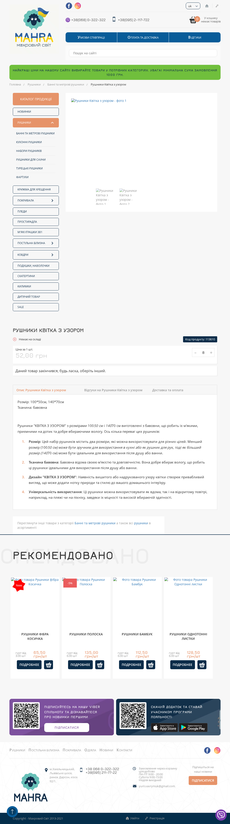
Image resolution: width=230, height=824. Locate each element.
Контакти (124, 750)
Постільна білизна (31, 243)
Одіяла (90, 750)
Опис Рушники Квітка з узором (41, 390)
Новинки (24, 112)
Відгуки (194, 37)
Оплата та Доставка (143, 37)
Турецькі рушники (29, 168)
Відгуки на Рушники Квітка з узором (113, 390)
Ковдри (23, 255)
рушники (141, 523)
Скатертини (26, 276)
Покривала (26, 200)
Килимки (24, 286)
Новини (106, 750)
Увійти (207, 5)
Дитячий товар (29, 297)
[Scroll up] (12, 811)
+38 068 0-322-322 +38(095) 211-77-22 (102, 770)
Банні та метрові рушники (65, 84)
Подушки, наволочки (33, 266)
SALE (21, 307)
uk (190, 6)
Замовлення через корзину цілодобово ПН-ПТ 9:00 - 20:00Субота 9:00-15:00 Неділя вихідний (158, 774)
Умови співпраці (91, 37)
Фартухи (22, 177)
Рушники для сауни (31, 160)
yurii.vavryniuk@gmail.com (157, 786)
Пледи (22, 211)
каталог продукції (36, 99)
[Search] (212, 53)
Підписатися (67, 727)
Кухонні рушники (29, 142)
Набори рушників (29, 151)
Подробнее (29, 664)
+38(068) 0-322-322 (88, 20)
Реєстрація (217, 5)
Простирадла (27, 222)
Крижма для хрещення (34, 189)
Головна (15, 84)
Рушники (34, 84)
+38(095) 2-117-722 (133, 20)
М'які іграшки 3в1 (30, 232)
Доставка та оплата (167, 390)
